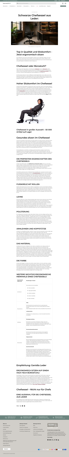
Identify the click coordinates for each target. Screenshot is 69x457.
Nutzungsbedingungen (7, 431)
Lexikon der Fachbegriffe (38, 429)
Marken (56, 0)
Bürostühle (5, 6)
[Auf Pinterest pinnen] (24, 406)
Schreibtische (12, 6)
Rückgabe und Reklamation (25, 429)
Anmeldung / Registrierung (25, 431)
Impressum (5, 436)
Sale (37, 6)
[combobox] (36, 3)
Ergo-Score (35, 427)
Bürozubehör (26, 6)
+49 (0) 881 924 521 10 (13, 0)
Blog (34, 425)
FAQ (59, 0)
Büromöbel (19, 6)
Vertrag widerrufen (6, 445)
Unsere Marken (6, 427)
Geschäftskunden (42, 6)
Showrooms (35, 433)
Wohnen (32, 6)
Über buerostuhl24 (6, 425)
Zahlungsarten (22, 425)
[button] (65, 3)
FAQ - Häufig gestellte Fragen (38, 431)
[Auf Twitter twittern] (20, 406)
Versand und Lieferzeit (24, 427)
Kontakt (4, 429)
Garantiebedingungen (7, 433)
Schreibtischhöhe (36, 173)
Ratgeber (49, 6)
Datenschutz (5, 438)
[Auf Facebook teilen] (22, 406)
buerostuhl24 (7, 453)
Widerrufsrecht (6, 443)
